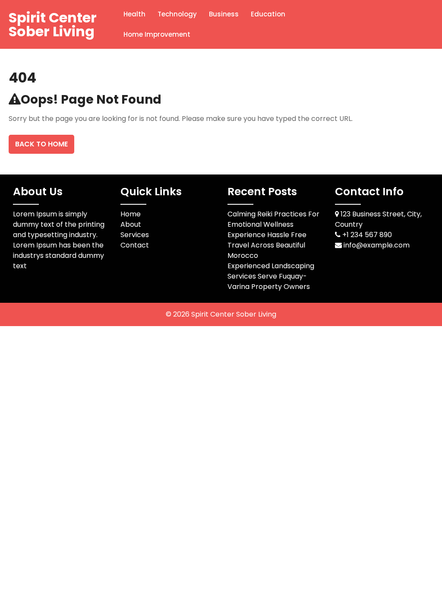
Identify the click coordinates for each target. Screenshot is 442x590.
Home (130, 214)
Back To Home (41, 144)
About (130, 224)
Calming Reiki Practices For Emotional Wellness (273, 219)
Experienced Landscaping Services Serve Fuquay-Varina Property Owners (270, 276)
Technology (177, 14)
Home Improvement (156, 34)
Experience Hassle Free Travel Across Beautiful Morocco (266, 245)
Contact (134, 245)
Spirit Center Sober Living (53, 24)
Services (134, 235)
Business (224, 14)
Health (134, 14)
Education (268, 14)
